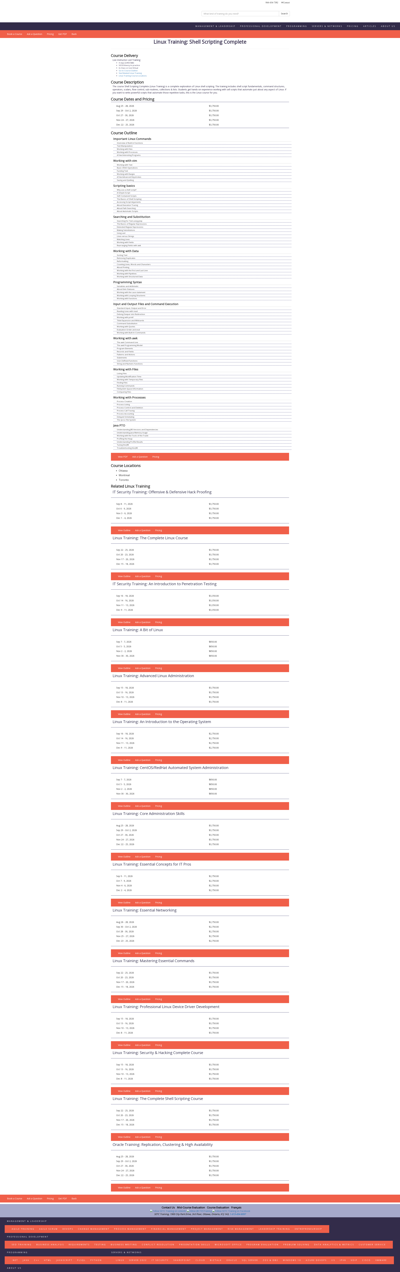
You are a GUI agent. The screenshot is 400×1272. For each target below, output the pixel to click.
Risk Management (241, 1229)
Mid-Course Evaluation (191, 1207)
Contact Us (168, 1207)
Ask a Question (34, 34)
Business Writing (124, 1244)
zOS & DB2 (270, 1260)
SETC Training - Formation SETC (124, 12)
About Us (388, 26)
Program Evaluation (263, 1244)
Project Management (207, 1229)
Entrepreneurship (308, 1229)
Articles (369, 26)
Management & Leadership (215, 26)
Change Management (94, 1229)
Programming (296, 26)
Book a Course (14, 34)
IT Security (160, 1260)
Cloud (200, 1260)
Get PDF (62, 34)
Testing (100, 1244)
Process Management (130, 1229)
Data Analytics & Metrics (334, 1244)
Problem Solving (296, 1244)
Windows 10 (292, 1260)
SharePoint (182, 1260)
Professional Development (261, 26)
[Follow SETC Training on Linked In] (168, 1210)
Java (26, 1260)
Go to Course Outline (128, 70)
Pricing (353, 26)
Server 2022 (138, 1260)
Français (236, 1207)
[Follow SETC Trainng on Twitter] (199, 1210)
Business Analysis (50, 1244)
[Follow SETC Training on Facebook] (231, 1210)
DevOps (67, 1229)
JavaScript (64, 1260)
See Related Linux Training (130, 73)
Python (96, 1260)
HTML (48, 1260)
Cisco (366, 1260)
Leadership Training (274, 1229)
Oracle (231, 1260)
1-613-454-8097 (238, 1214)
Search (284, 13)
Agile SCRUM (48, 1229)
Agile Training (23, 1229)
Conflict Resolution (158, 1244)
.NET (15, 1260)
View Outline (124, 530)
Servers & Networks (327, 26)
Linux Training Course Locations (133, 76)
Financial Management (168, 1229)
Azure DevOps (316, 1260)
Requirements (79, 1244)
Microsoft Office (228, 1244)
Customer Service (372, 1244)
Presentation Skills (194, 1244)
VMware (381, 1260)
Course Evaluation (218, 1207)
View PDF (123, 456)
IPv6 (343, 1260)
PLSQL (81, 1260)
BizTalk (216, 1260)
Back (74, 34)
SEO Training (22, 1244)
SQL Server (250, 1260)
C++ (36, 1260)
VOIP (354, 1260)
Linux (120, 1260)
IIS (333, 1260)
